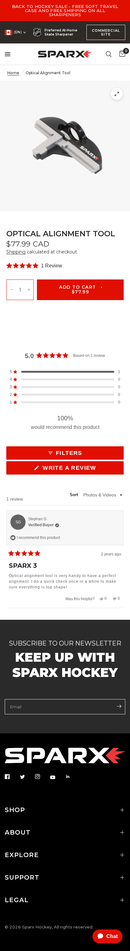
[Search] (108, 54)
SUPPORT (22, 877)
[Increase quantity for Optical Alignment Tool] (28, 290)
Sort (75, 495)
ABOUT (18, 832)
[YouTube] (57, 777)
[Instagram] (42, 777)
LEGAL (17, 900)
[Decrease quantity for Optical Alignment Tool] (11, 290)
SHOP (15, 810)
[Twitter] (27, 777)
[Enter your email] (119, 706)
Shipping (16, 252)
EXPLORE (22, 855)
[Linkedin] (72, 777)
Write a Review (71, 469)
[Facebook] (12, 777)
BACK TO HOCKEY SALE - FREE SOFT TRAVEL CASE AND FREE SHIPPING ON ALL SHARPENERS (65, 10)
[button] (34, 266)
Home (13, 72)
